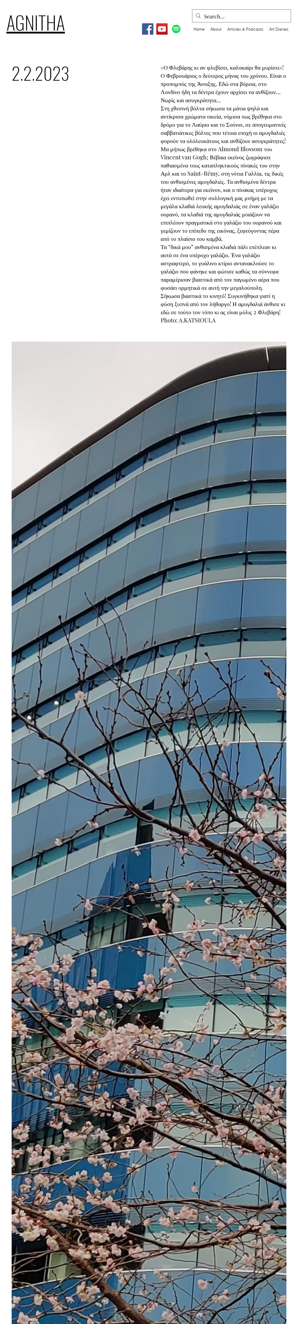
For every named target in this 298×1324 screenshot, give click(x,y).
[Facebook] (147, 29)
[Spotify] (176, 29)
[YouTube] (162, 29)
